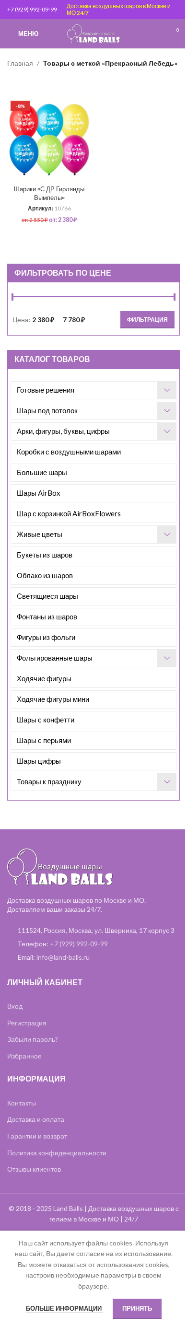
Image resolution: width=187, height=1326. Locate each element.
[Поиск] (155, 33)
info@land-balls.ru (63, 957)
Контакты (21, 1103)
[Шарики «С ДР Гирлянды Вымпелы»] (49, 139)
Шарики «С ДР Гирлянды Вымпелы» (49, 193)
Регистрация (27, 1023)
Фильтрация (147, 319)
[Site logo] (93, 33)
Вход (15, 1006)
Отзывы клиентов (34, 1169)
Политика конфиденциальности (56, 1153)
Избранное (24, 1056)
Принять (137, 1308)
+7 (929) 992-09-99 (32, 9)
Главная (20, 63)
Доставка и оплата (35, 1119)
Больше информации (64, 1308)
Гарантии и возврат (37, 1136)
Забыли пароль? (32, 1039)
